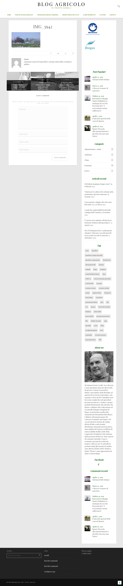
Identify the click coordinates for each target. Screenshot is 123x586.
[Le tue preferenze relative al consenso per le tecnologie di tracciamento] (119, 582)
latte (107, 302)
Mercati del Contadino (104, 307)
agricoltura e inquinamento (93, 260)
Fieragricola (107, 293)
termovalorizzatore (91, 339)
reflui (105, 321)
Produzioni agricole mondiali (47, 15)
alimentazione (106, 260)
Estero (87, 171)
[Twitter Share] (58, 53)
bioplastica (103, 269)
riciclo (95, 325)
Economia (88, 166)
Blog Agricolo (62, 4)
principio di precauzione (103, 316)
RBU (87, 321)
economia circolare (91, 288)
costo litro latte (89, 283)
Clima (87, 160)
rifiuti (102, 325)
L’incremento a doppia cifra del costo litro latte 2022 (19, 87)
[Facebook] (98, 464)
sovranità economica (100, 335)
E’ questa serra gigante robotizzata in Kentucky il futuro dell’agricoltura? (66, 86)
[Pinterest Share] (73, 53)
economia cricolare (104, 288)
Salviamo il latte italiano (100, 80)
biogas (95, 269)
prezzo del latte (89, 316)
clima (104, 274)
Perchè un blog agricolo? (24, 15)
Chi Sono (103, 15)
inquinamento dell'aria (91, 302)
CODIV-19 (88, 279)
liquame (93, 307)
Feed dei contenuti (51, 561)
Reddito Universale (96, 321)
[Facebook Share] (51, 53)
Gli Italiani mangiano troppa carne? (97, 184)
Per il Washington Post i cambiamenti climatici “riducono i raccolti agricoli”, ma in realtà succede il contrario (98, 233)
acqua (87, 250)
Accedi (46, 555)
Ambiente (88, 155)
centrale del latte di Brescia (92, 274)
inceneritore (99, 297)
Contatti (113, 15)
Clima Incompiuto (89, 15)
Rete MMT (88, 325)
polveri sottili (97, 311)
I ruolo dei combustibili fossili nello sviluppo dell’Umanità (43, 86)
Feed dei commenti (51, 566)
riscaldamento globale (91, 330)
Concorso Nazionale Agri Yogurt (102, 279)
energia (87, 293)
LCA (87, 307)
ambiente (101, 264)
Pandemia (88, 311)
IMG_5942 (42, 26)
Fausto (26, 59)
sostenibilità (89, 335)
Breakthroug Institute (70, 15)
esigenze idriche (97, 293)
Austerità (88, 269)
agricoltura (95, 250)
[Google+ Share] (65, 53)
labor (102, 302)
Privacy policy (87, 551)
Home (9, 15)
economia (99, 283)
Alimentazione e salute (93, 149)
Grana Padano (89, 297)
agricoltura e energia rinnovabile (94, 255)
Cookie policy (87, 553)
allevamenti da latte (91, 264)
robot (101, 330)
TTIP (100, 339)
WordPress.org (49, 572)
